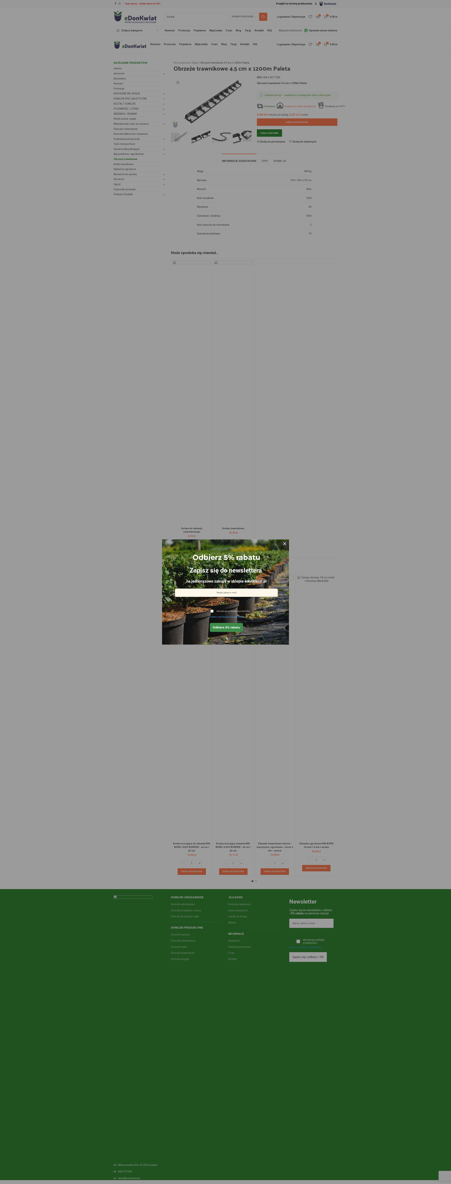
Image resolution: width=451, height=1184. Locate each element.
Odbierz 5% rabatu (226, 627)
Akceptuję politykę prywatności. (234, 611)
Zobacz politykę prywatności (226, 616)
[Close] (284, 543)
